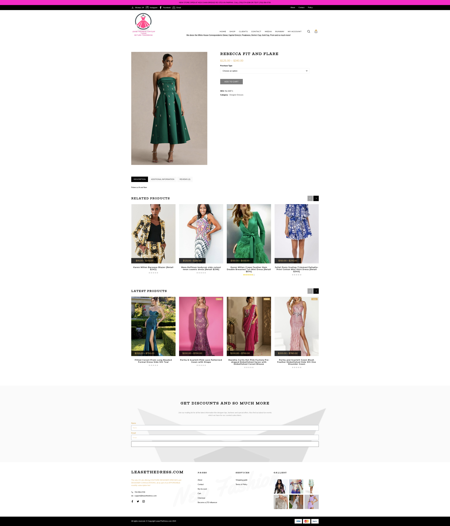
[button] (316, 198)
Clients (243, 31)
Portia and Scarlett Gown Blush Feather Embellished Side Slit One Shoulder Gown (296, 362)
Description (140, 179)
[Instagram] (143, 501)
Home (223, 31)
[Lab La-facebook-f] (132, 501)
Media (268, 31)
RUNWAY (279, 31)
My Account (295, 31)
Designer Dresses (236, 95)
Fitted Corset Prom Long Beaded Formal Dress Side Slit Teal (153, 361)
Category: (224, 95)
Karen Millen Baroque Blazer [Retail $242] (153, 268)
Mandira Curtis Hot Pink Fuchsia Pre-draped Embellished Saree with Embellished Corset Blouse (248, 362)
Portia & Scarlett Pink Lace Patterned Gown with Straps (201, 361)
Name (133, 423)
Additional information (162, 179)
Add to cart (231, 82)
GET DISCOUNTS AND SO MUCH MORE (225, 403)
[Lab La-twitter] (138, 501)
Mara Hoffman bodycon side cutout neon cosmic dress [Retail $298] (201, 268)
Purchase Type (226, 66)
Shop (232, 31)
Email (133, 433)
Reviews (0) (185, 179)
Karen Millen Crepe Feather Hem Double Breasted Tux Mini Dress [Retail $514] (249, 269)
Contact (256, 31)
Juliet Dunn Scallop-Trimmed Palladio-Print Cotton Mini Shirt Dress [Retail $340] (296, 269)
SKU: (222, 91)
